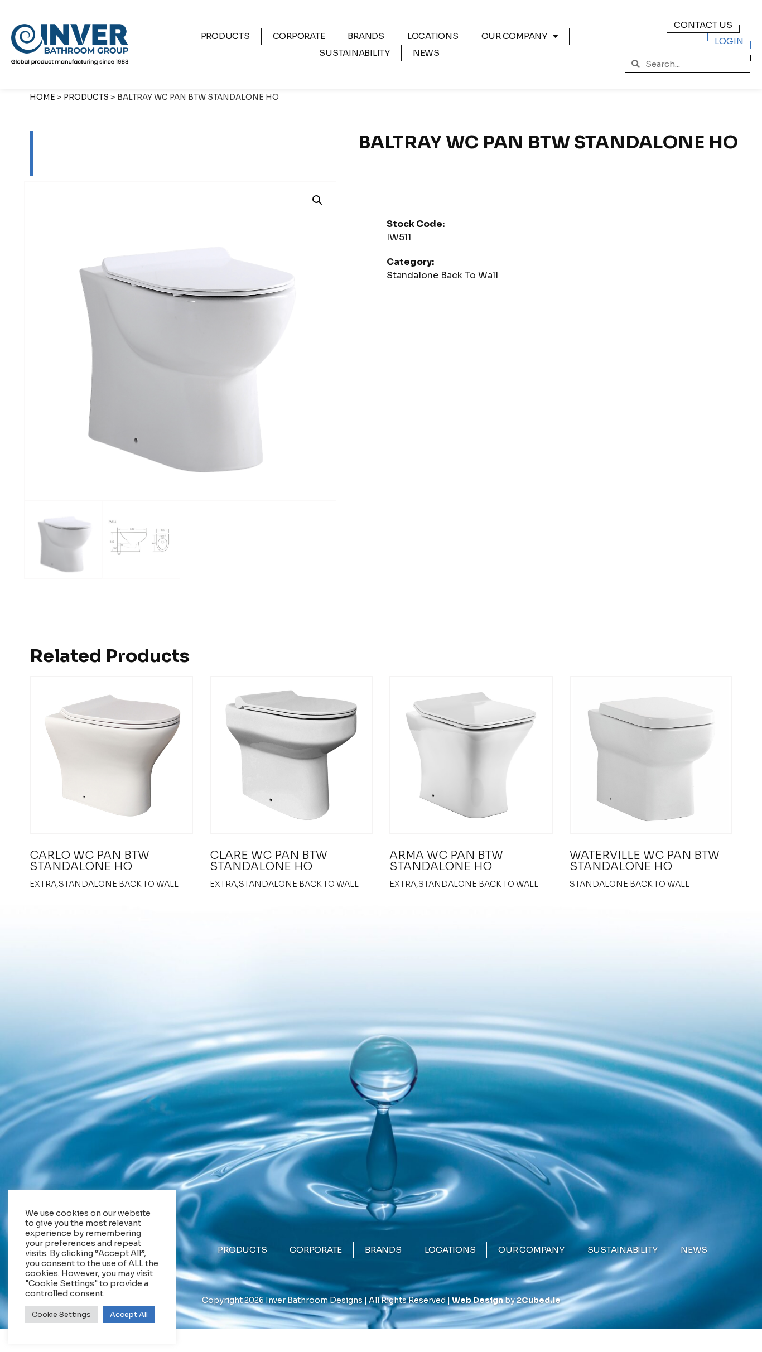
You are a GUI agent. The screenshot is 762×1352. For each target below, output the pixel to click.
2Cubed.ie (539, 1300)
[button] (317, 200)
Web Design (477, 1300)
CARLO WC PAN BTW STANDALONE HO (89, 860)
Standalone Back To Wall (442, 275)
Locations (433, 36)
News (426, 52)
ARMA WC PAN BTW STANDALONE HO (446, 860)
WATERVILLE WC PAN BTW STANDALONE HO (645, 860)
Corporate (299, 36)
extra (43, 884)
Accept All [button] (129, 1314)
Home (42, 97)
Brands (366, 36)
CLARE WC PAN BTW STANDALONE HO (268, 860)
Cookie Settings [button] (61, 1314)
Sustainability (354, 52)
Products (225, 36)
